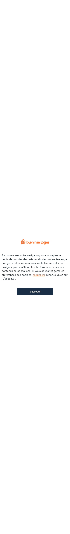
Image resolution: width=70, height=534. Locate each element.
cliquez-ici (39, 275)
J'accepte (35, 291)
